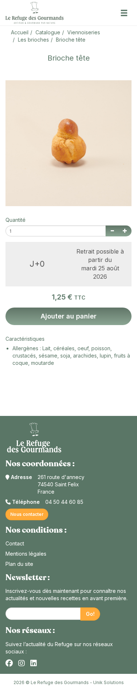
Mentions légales (25, 554)
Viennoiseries (83, 32)
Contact (14, 543)
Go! (90, 614)
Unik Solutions (108, 682)
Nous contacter (26, 514)
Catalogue (47, 32)
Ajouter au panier (68, 316)
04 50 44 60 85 (64, 502)
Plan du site (19, 564)
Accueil (19, 32)
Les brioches (33, 39)
